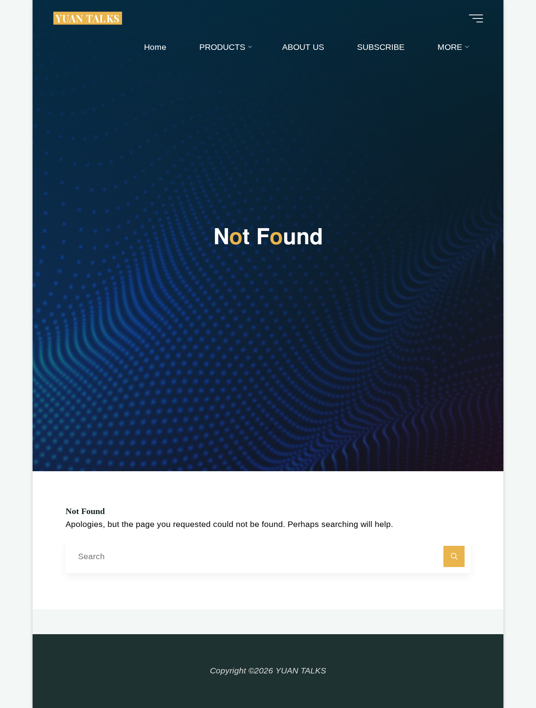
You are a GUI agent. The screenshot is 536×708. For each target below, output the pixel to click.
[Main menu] (476, 18)
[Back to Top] (505, 677)
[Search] (454, 556)
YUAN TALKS (88, 17)
